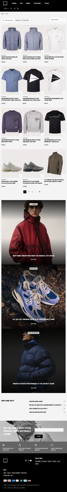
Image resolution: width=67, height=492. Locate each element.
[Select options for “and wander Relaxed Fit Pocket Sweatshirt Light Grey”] (42, 134)
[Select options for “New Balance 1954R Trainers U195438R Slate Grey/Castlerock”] (42, 175)
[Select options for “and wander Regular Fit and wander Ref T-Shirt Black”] (63, 134)
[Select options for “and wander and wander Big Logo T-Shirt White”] (63, 92)
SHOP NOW (33, 259)
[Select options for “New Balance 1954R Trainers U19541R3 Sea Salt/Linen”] (20, 175)
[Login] (14, 8)
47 (39, 192)
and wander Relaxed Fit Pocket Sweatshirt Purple (10, 141)
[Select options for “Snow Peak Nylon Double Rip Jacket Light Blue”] (20, 51)
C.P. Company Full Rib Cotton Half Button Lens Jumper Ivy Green (54, 180)
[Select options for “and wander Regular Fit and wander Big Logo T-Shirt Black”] (42, 92)
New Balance (4, 179)
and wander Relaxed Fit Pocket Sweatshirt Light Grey (32, 141)
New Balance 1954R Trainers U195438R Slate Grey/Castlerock (32, 182)
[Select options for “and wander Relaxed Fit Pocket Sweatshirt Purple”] (20, 134)
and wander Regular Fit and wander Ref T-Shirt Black (52, 141)
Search (11, 8)
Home (2, 13)
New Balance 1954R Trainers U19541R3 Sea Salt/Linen (9, 182)
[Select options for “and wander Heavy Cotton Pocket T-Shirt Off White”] (63, 51)
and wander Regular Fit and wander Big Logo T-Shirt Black (31, 99)
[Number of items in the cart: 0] (18, 8)
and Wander (46, 55)
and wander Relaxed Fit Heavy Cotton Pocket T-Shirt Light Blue (11, 99)
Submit (39, 436)
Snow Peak (3, 55)
